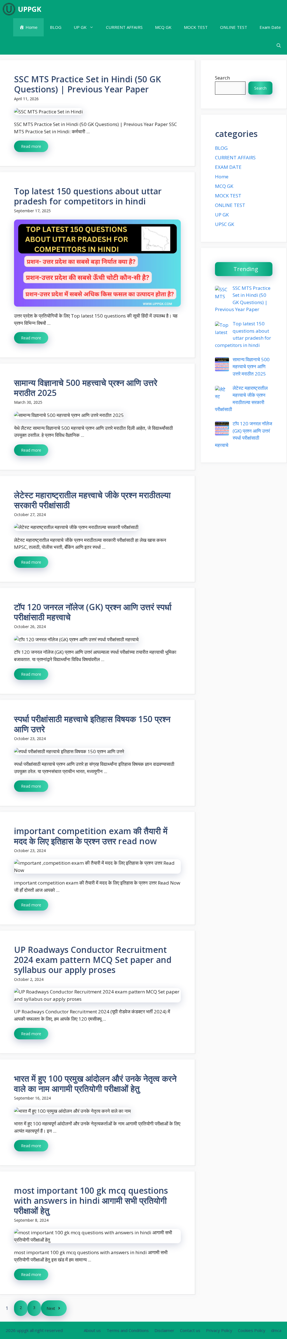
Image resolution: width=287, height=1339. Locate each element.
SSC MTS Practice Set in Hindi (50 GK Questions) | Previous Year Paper (87, 84)
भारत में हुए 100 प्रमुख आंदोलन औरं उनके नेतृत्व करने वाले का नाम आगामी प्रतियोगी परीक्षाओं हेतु (95, 1083)
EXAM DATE (228, 167)
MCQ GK (163, 27)
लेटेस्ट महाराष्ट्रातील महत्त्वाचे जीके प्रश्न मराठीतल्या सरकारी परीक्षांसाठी (92, 500)
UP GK (80, 27)
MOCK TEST (196, 27)
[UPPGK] (9, 9)
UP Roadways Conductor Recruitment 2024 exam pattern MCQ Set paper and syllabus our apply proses (93, 960)
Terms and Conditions (128, 1330)
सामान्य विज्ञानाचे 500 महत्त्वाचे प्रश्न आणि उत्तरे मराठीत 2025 (85, 387)
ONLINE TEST (233, 27)
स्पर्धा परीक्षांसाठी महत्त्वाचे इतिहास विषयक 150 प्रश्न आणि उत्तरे (92, 724)
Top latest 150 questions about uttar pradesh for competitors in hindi (88, 196)
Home (221, 176)
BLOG (55, 27)
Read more (31, 146)
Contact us (190, 1330)
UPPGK (29, 9)
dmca (276, 1330)
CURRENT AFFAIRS (124, 27)
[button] (278, 45)
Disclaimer (164, 1330)
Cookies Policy (251, 1330)
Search (222, 77)
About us (92, 1330)
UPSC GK (224, 224)
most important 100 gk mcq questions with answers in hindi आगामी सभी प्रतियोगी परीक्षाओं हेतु (91, 1200)
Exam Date (270, 27)
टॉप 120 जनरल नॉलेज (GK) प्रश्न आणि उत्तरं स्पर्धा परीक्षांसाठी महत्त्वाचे (93, 612)
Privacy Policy (219, 1330)
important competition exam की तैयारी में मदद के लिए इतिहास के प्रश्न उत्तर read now (91, 836)
